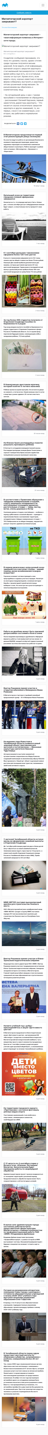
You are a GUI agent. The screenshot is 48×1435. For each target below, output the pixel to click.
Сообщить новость (24, 13)
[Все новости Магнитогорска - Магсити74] (5, 5)
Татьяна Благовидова (9, 27)
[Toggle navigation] (43, 5)
